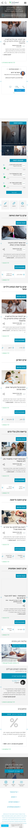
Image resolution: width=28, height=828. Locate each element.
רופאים (13, 797)
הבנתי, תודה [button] (5, 825)
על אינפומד (13, 792)
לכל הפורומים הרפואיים (9, 702)
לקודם (27, 41)
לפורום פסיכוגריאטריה (10, 697)
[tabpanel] (14, 81)
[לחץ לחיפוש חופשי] (3, 15)
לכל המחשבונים (7, 749)
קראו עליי (18, 90)
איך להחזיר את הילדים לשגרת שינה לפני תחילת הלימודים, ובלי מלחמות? (14, 41)
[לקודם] (27, 151)
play (4, 168)
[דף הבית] (14, 3)
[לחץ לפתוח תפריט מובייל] (25, 3)
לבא (1, 41)
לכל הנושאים (6, 280)
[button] (5, 3)
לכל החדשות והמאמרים (9, 62)
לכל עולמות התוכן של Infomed (11, 663)
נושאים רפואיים (13, 802)
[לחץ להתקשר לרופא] (18, 87)
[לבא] (1, 151)
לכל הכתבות (6, 263)
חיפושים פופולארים (13, 807)
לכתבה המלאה (7, 54)
